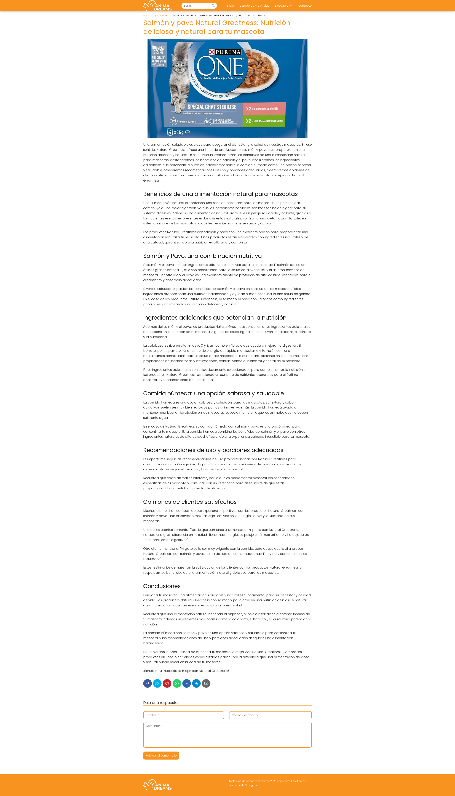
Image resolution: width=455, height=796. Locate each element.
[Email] (206, 683)
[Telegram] (196, 683)
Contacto (305, 6)
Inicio (230, 6)
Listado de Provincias (254, 6)
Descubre (281, 6)
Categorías (252, 785)
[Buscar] (213, 5)
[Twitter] (157, 683)
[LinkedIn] (186, 683)
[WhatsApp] (177, 683)
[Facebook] (147, 683)
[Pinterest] (167, 683)
